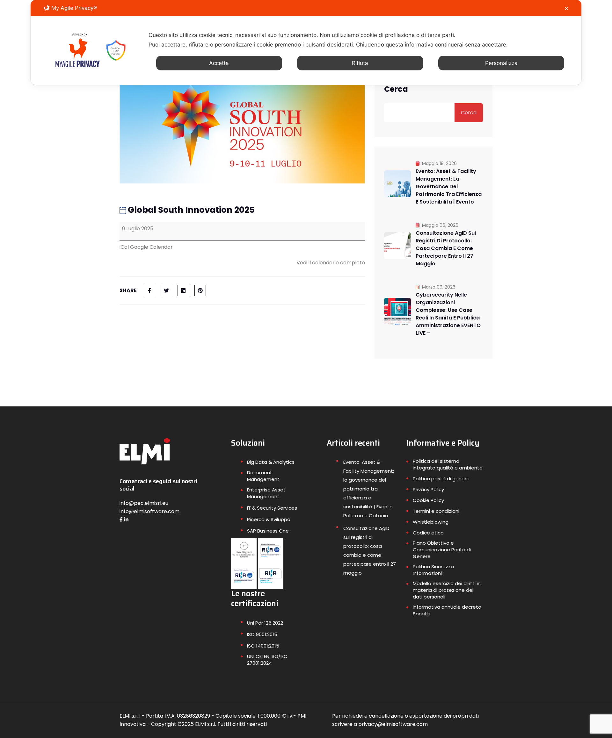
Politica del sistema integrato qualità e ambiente (448, 464)
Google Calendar (151, 247)
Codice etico (428, 532)
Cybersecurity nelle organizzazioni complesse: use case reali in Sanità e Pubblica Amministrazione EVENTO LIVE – (448, 314)
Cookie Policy (428, 500)
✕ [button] (566, 8)
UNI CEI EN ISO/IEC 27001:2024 (267, 659)
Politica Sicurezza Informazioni (433, 570)
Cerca (396, 89)
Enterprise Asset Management (266, 493)
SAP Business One (268, 530)
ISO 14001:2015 (263, 645)
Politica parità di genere (441, 478)
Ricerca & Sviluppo (268, 519)
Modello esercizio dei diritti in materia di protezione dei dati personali (447, 590)
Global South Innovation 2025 (190, 210)
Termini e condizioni (436, 511)
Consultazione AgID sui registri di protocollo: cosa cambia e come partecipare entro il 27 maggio (446, 248)
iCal (124, 247)
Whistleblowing (430, 522)
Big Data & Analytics (271, 462)
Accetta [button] (219, 63)
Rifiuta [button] (360, 63)
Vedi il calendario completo (330, 262)
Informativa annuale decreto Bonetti (447, 610)
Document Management (263, 476)
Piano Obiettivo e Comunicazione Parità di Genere (442, 550)
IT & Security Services (272, 508)
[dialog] (306, 42)
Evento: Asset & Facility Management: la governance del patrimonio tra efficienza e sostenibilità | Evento (449, 186)
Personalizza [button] (501, 63)
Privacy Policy (428, 489)
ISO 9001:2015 (262, 634)
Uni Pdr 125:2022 (265, 623)
